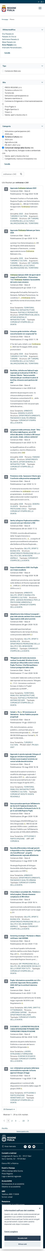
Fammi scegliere (11, 1231)
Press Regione (7, 1173)
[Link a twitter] (29, 1146)
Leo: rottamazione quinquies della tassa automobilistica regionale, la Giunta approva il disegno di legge (24, 1070)
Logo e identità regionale (11, 1176)
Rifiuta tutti (22, 1244)
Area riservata (10, 1146)
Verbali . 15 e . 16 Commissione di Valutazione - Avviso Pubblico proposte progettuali (24, 714)
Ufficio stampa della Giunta (12, 1171)
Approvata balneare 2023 (23, 188)
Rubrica (15, 1163)
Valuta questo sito (22, 1131)
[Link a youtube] (33, 1146)
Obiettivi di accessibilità (11, 1186)
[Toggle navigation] (40, 8)
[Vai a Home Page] (9, 8)
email (10, 1197)
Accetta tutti (22, 1238)
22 (24, 1121)
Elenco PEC (6, 1163)
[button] (22, 29)
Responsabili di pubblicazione (13, 1204)
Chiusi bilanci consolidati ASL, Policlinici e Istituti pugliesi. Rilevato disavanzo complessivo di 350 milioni (25, 894)
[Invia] (21, 174)
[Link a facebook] (25, 1146)
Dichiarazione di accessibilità (13, 1184)
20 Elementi (9, 1109)
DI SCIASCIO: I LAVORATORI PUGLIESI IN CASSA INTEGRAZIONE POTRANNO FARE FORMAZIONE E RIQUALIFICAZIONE (24, 1029)
